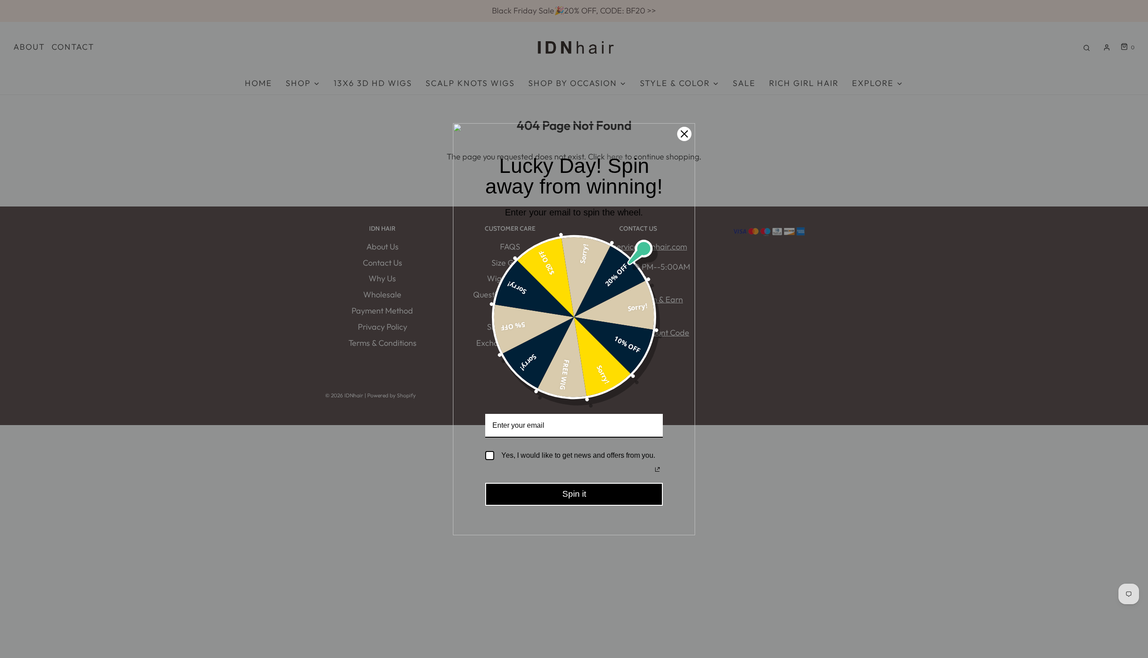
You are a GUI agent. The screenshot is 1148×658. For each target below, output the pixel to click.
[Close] (684, 134)
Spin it (574, 494)
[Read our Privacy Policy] (657, 469)
